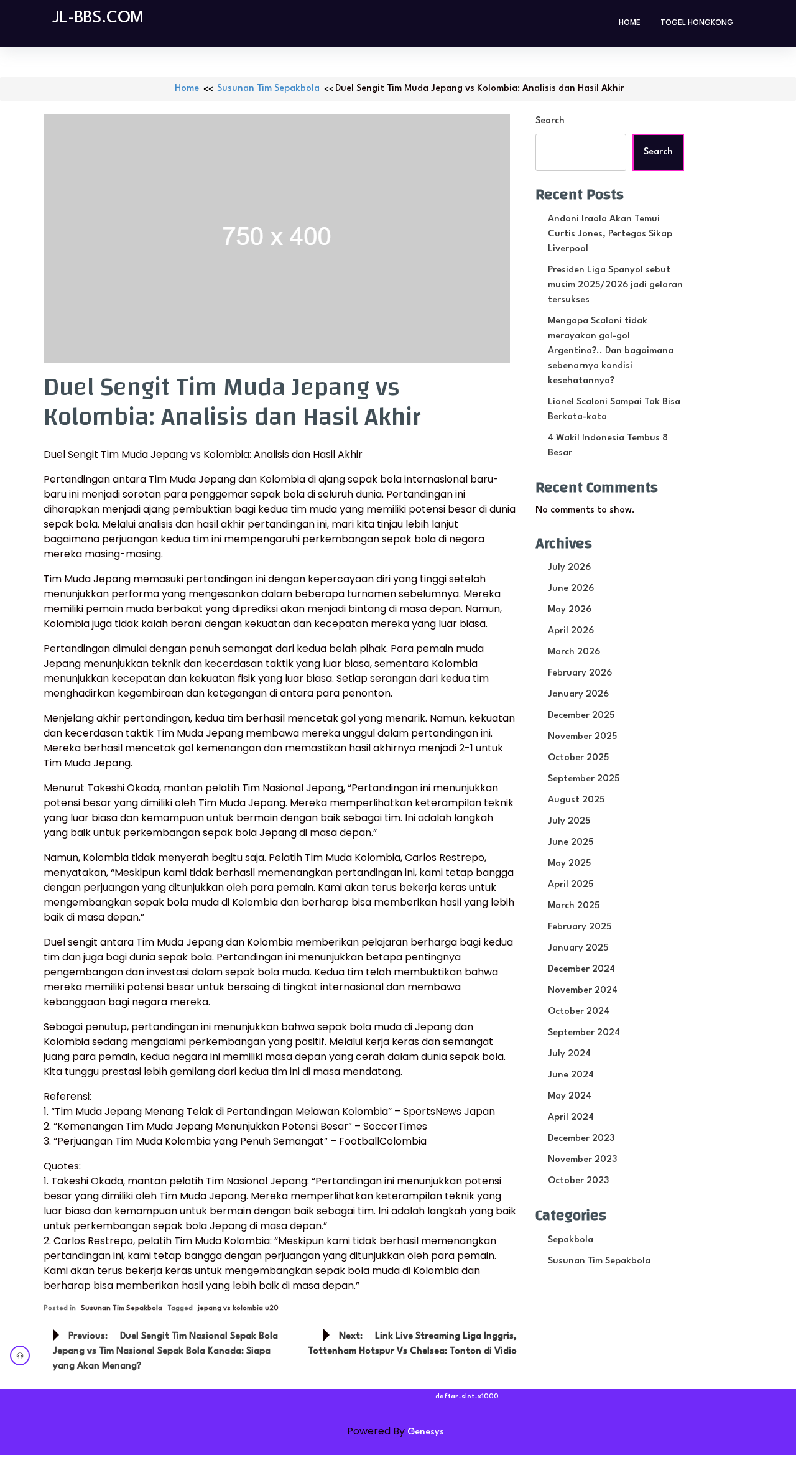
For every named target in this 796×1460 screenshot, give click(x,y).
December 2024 (581, 969)
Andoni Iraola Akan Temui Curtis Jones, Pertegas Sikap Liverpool (610, 234)
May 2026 (569, 610)
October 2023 (578, 1181)
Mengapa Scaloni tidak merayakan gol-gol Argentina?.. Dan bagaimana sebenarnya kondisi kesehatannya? (610, 351)
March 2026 (574, 652)
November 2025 (582, 737)
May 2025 (569, 863)
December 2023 (581, 1138)
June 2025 (570, 842)
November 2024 (583, 990)
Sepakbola (570, 1240)
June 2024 (571, 1075)
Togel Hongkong (696, 23)
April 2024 (571, 1117)
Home (630, 23)
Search (550, 121)
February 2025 (579, 927)
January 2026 (578, 694)
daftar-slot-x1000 (467, 1396)
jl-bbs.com (98, 18)
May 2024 (569, 1096)
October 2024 (578, 1011)
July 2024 (569, 1054)
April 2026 (571, 631)
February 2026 (580, 673)
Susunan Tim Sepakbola (268, 88)
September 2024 (584, 1033)
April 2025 (570, 885)
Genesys (425, 1432)
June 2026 (571, 588)
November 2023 (582, 1160)
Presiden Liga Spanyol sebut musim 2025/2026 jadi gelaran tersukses (615, 285)
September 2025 (583, 779)
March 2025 (573, 906)
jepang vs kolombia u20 (238, 1308)
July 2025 (569, 821)
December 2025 (581, 715)
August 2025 (576, 800)
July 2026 (569, 567)
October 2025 (578, 758)
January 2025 (578, 948)
